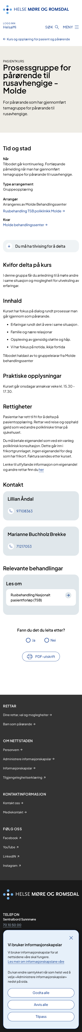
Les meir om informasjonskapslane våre (36, 961)
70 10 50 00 (12, 925)
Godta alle (41, 992)
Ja (33, 640)
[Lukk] (71, 938)
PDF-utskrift (45, 656)
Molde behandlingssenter (23, 224)
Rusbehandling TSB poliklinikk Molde (32, 211)
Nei (53, 640)
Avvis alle (41, 1004)
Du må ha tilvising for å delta (40, 246)
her (41, 469)
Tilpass (41, 1016)
